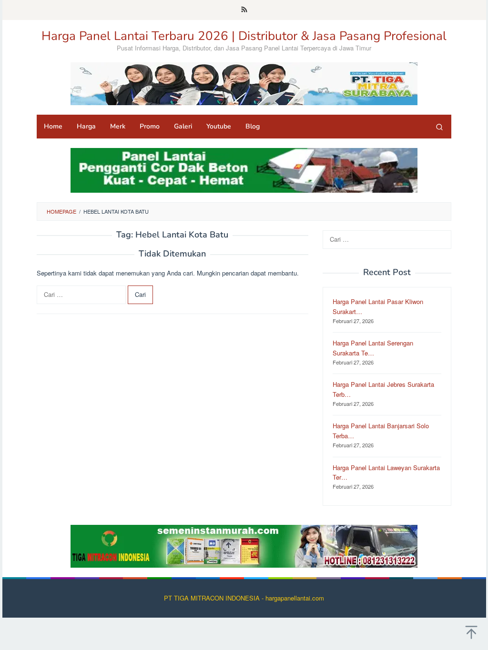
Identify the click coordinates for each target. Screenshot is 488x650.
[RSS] (244, 10)
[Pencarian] (439, 126)
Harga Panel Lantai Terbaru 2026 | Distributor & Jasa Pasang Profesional (244, 36)
